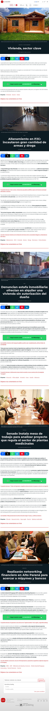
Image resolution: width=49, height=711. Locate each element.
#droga (29, 240)
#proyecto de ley (15, 519)
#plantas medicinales (37, 519)
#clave (18, 94)
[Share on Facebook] (2, 58)
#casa (27, 377)
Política (24, 430)
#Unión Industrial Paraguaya (37, 666)
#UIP (11, 666)
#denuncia (36, 377)
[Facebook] (38, 701)
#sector (14, 94)
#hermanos (35, 240)
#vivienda (19, 240)
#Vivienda (8, 94)
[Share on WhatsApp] (12, 58)
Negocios (24, 568)
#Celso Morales (42, 240)
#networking (3, 668)
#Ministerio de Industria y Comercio (21, 666)
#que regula (23, 519)
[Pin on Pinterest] (22, 58)
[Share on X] (7, 58)
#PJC (15, 240)
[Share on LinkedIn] (26, 58)
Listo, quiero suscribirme (39, 691)
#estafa (31, 377)
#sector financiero (11, 668)
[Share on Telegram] (17, 58)
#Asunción (8, 377)
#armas (25, 240)
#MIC (7, 666)
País (24, 135)
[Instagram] (44, 701)
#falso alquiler (15, 377)
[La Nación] (5, 2)
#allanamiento (9, 240)
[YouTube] (47, 701)
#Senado (8, 519)
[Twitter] (41, 701)
